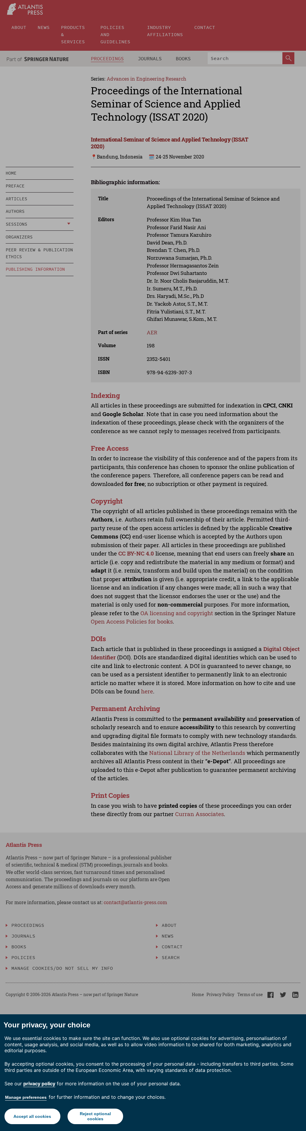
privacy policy (39, 1084)
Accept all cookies (32, 1116)
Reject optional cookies (95, 1116)
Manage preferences (26, 1097)
